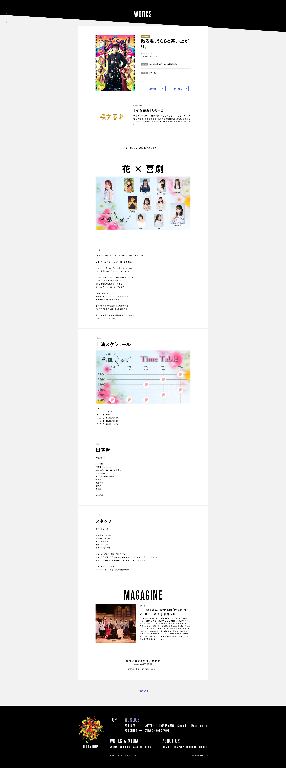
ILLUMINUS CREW (165, 726)
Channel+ (182, 726)
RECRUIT (203, 747)
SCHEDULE (125, 747)
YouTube (112, 756)
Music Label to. (199, 726)
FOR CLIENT (131, 731)
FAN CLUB (127, 756)
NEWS (148, 747)
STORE (134, 756)
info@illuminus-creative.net (143, 669)
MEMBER (166, 747)
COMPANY (179, 747)
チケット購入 (177, 89)
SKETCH (148, 726)
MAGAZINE (137, 747)
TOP (113, 720)
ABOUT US (171, 741)
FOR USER (130, 726)
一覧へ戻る (143, 691)
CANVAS (148, 730)
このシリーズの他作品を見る (142, 148)
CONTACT (191, 747)
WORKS (113, 747)
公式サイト (152, 89)
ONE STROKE (162, 730)
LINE (118, 756)
